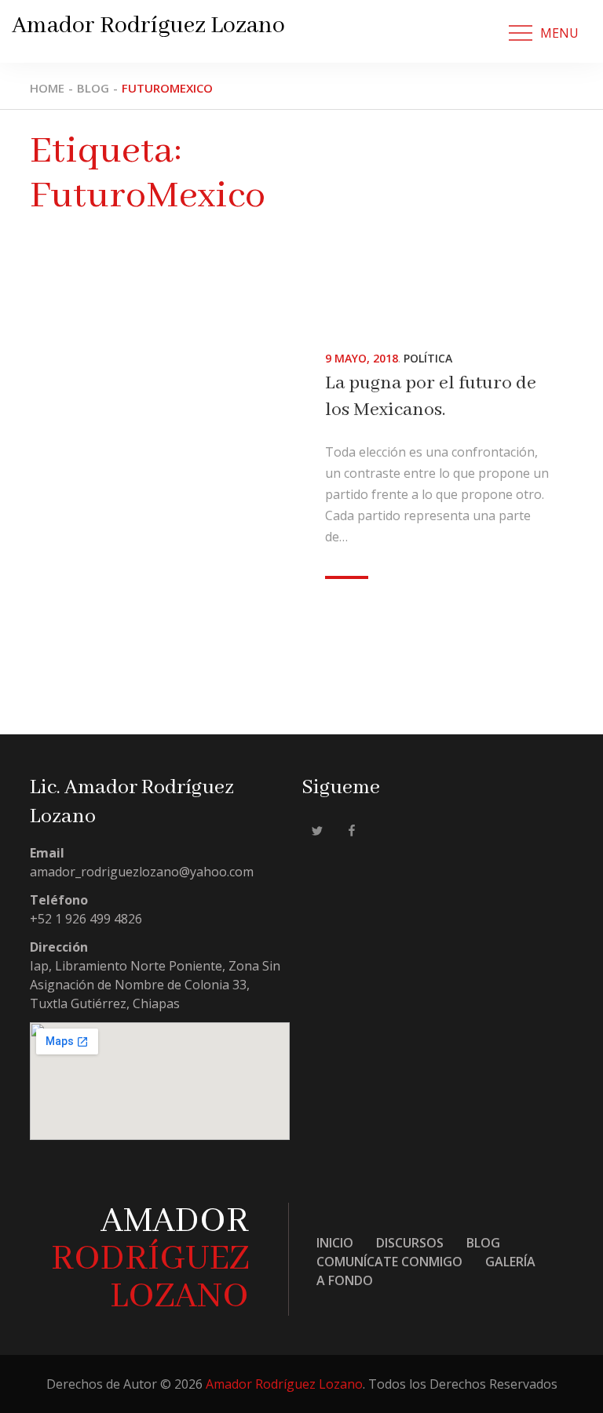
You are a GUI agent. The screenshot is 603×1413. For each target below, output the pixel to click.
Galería (510, 1261)
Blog (483, 1242)
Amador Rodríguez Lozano (148, 26)
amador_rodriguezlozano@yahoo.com (142, 871)
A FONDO (344, 1280)
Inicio (334, 1242)
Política (428, 358)
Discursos (410, 1242)
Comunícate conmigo (389, 1261)
